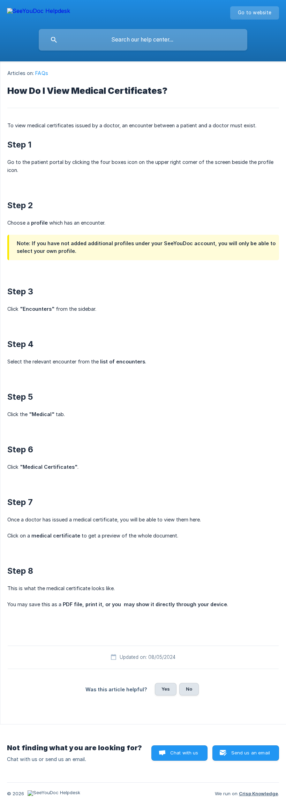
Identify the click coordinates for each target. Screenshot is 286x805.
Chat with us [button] (184, 752)
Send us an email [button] (250, 752)
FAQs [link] (41, 73)
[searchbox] (143, 40)
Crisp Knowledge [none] (258, 793)
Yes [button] (165, 689)
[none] (38, 12)
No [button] (189, 689)
